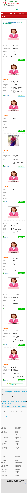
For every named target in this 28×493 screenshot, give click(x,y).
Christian (5, 418)
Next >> (18, 384)
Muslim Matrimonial (13, 392)
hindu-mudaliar (17, 425)
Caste (5, 411)
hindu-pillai (3, 434)
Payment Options (20, 392)
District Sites (3, 16)
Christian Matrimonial (5, 392)
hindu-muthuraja (17, 428)
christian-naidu (4, 444)
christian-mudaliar (18, 438)
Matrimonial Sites (15, 22)
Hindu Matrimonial (23, 391)
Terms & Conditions (10, 406)
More (2, 414)
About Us (4, 406)
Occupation (25, 412)
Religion (2, 411)
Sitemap (9, 403)
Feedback (12, 401)
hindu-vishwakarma (4, 441)
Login (6, 391)
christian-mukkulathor (18, 467)
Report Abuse (4, 403)
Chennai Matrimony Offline (7, 396)
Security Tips (24, 406)
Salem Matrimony (6, 22)
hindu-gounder (3, 428)
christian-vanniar (4, 447)
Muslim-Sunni (17, 447)
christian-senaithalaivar (5, 446)
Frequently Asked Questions (21, 401)
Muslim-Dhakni (17, 443)
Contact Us (4, 401)
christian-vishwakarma (5, 450)
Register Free (9, 391)
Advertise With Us (16, 396)
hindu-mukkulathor (18, 427)
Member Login (13, 8)
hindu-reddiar (3, 463)
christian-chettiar (18, 463)
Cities (12, 411)
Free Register (21, 13)
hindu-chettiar (3, 427)
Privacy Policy (17, 406)
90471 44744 (19, 9)
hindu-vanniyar (4, 467)
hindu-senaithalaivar (5, 437)
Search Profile (12, 13)
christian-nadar (17, 441)
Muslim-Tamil (17, 448)
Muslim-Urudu (17, 450)
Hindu (2, 418)
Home (2, 13)
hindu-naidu (17, 432)
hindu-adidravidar (4, 425)
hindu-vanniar (3, 438)
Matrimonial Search (16, 391)
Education (20, 411)
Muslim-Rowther (17, 446)
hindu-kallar (3, 431)
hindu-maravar (4, 432)
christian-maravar (18, 437)
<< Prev (9, 383)
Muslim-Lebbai (17, 444)
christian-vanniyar (4, 448)
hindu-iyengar (3, 429)
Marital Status (15, 411)
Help (8, 401)
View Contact (6, 59)
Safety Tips (4, 407)
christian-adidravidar (18, 434)
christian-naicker (4, 443)
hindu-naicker (17, 431)
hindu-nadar (17, 429)
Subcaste (8, 411)
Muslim (8, 418)
